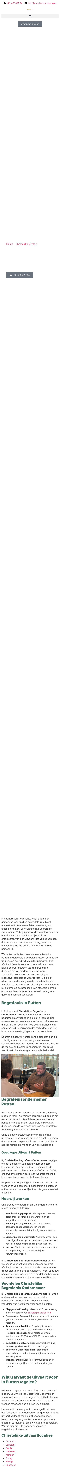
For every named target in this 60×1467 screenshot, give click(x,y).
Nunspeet (11, 1464)
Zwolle (9, 1448)
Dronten (10, 1441)
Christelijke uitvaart (26, 244)
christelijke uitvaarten (39, 1312)
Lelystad (10, 1444)
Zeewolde (11, 1451)
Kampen (10, 1454)
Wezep (9, 1461)
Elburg (9, 1458)
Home (9, 244)
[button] (30, 16)
